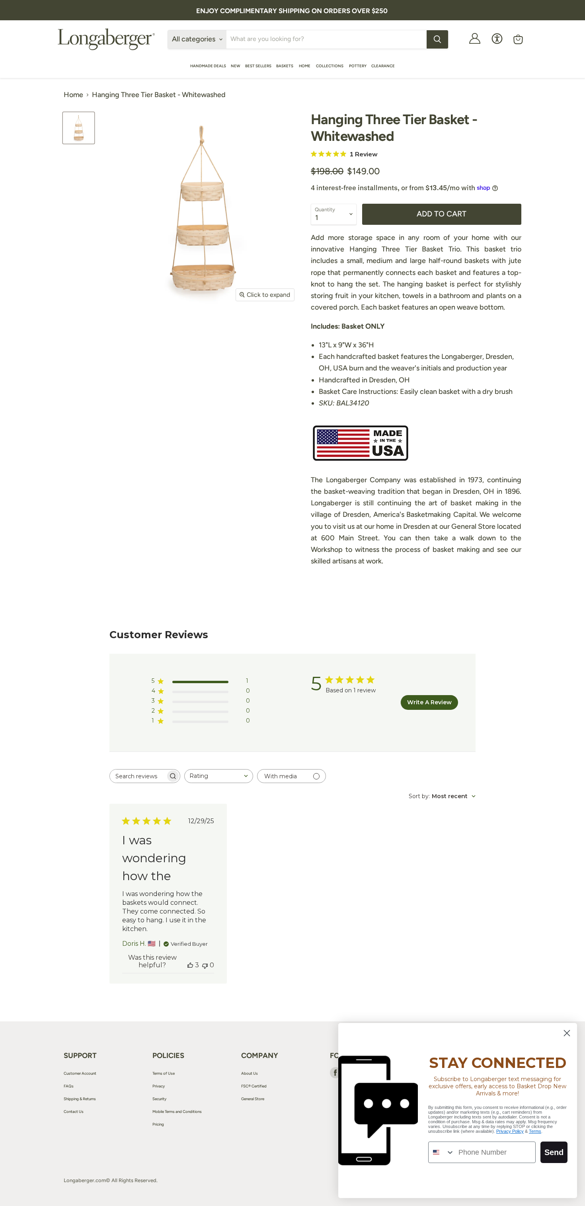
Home (305, 66)
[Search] (437, 39)
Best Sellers (258, 66)
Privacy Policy (510, 1131)
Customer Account (80, 1073)
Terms (535, 1131)
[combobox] (218, 776)
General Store (252, 1099)
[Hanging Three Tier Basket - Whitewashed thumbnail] (78, 128)
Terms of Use (163, 1073)
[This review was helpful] (190, 965)
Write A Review (429, 702)
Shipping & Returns (80, 1099)
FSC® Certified (254, 1086)
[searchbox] (138, 776)
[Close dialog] (567, 1033)
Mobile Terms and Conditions (177, 1111)
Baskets (285, 66)
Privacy (158, 1086)
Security (159, 1099)
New (235, 66)
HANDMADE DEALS (208, 66)
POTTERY (358, 66)
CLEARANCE (383, 66)
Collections (330, 66)
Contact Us (74, 1111)
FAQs (69, 1086)
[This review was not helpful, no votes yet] (205, 965)
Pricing (158, 1124)
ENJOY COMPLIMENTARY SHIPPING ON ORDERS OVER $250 (292, 11)
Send (554, 1152)
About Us (249, 1073)
